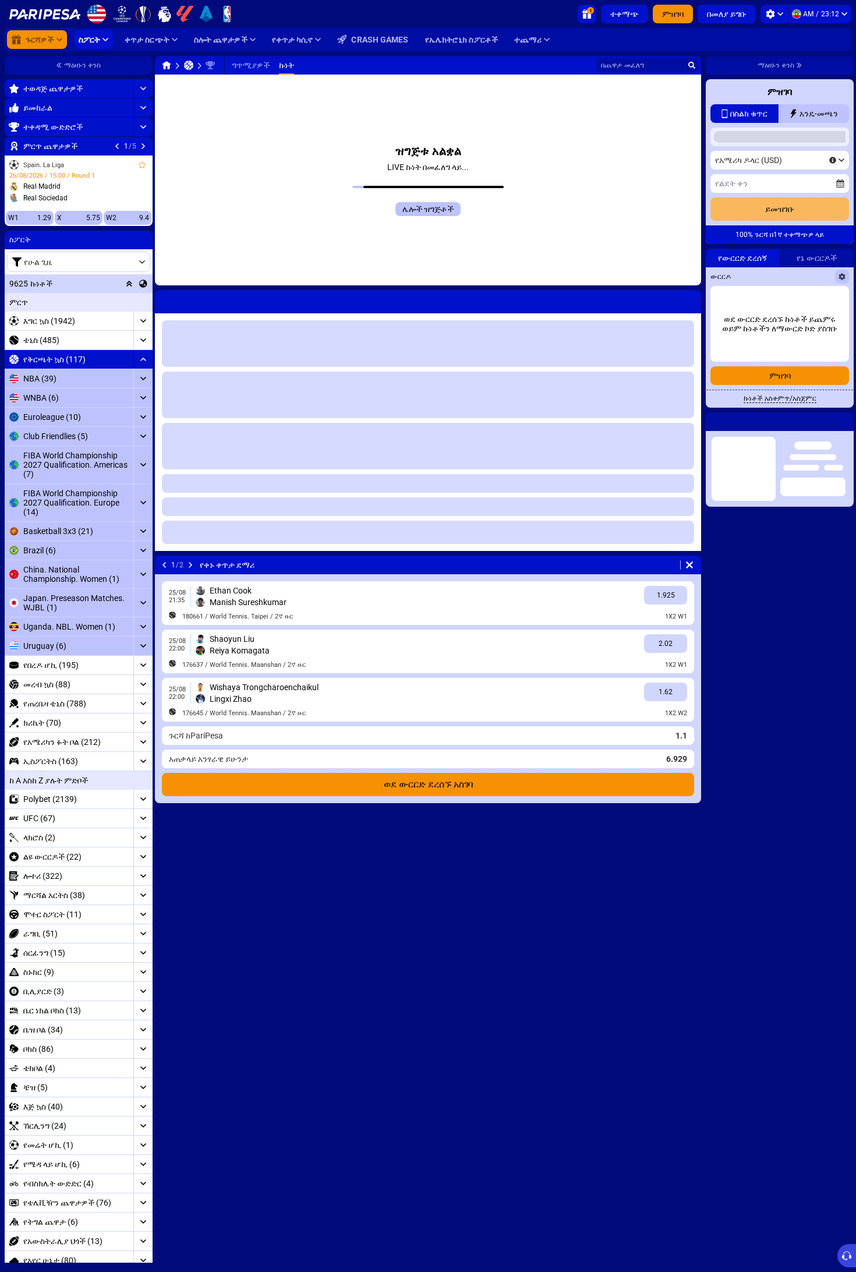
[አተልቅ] (143, 88)
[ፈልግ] (692, 65)
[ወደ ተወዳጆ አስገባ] (142, 165)
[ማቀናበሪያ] (774, 14)
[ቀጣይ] (143, 146)
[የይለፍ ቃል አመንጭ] (812, 300)
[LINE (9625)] (167, 65)
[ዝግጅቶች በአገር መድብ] (143, 284)
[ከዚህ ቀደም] (117, 146)
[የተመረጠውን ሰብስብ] (129, 284)
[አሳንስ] (143, 359)
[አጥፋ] (689, 565)
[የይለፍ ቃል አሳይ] (837, 300)
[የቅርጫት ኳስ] (189, 65)
